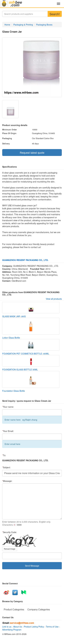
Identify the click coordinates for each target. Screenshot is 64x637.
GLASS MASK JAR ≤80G (14, 316)
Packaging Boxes (44, 24)
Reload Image (9, 548)
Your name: (8, 406)
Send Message (32, 565)
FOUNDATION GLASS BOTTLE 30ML (20, 369)
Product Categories (14, 609)
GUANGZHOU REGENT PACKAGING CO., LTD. (25, 260)
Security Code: (9, 532)
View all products (54, 298)
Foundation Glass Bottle (13, 390)
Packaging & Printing (23, 24)
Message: (7, 480)
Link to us (6, 626)
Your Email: (8, 431)
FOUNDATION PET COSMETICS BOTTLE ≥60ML (25, 353)
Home (7, 24)
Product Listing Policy (34, 626)
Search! (55, 14)
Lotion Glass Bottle (11, 337)
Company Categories (38, 609)
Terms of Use (52, 626)
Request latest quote (32, 152)
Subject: (6, 467)
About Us (17, 626)
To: (4, 455)
